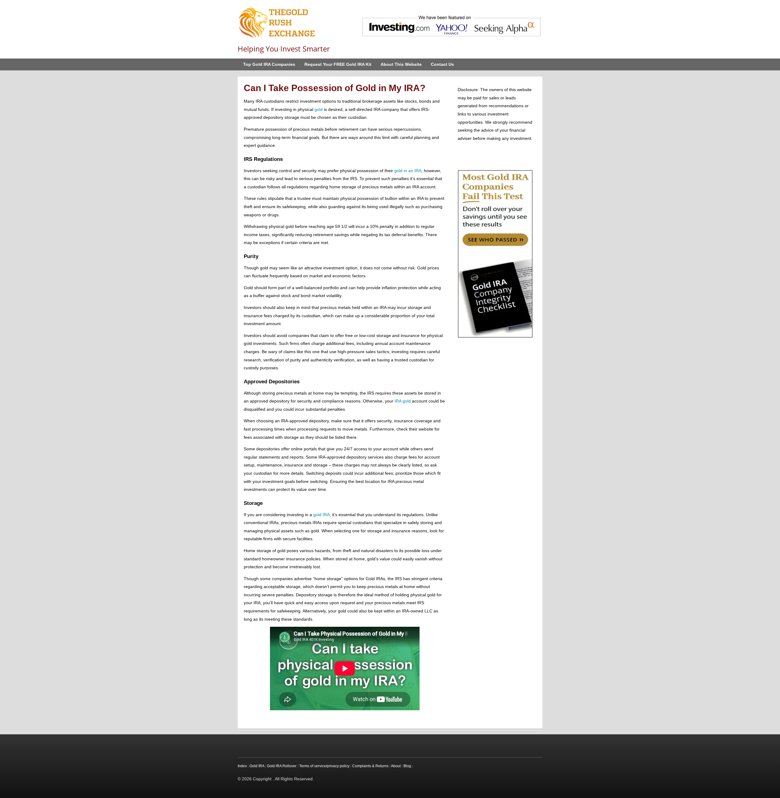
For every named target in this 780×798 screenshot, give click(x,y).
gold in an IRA (407, 170)
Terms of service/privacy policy (324, 766)
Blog (407, 766)
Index (242, 766)
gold (318, 109)
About (396, 766)
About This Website (401, 64)
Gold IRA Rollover (281, 766)
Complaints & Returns (370, 766)
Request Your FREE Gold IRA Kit (337, 64)
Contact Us (442, 64)
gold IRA (321, 514)
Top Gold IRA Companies (269, 64)
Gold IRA (257, 766)
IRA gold (403, 401)
